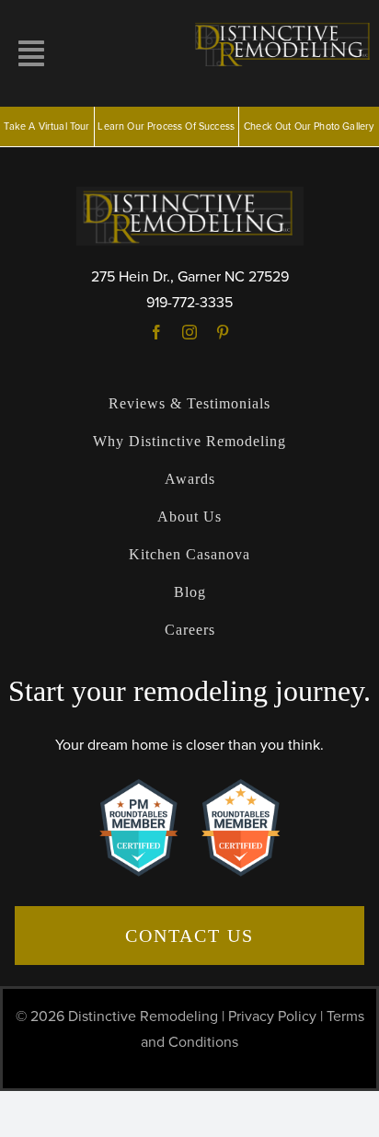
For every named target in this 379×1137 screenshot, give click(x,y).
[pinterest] (222, 332)
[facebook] (156, 332)
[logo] (284, 26)
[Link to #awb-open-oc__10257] (31, 53)
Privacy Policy (272, 1016)
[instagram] (189, 332)
